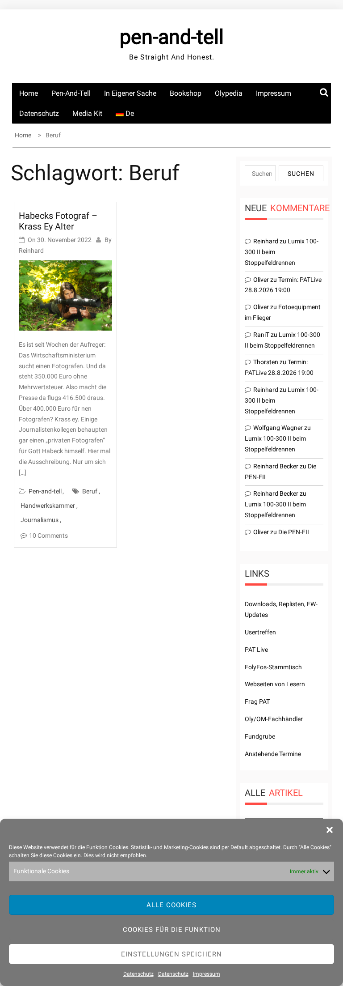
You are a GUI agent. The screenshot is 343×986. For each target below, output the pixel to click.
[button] (329, 829)
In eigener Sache (130, 93)
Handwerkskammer (48, 505)
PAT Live (256, 649)
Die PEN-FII (293, 532)
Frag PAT (257, 701)
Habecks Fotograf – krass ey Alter (58, 221)
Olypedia (229, 93)
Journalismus (40, 519)
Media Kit (87, 113)
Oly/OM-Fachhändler (274, 718)
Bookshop (185, 93)
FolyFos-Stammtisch (273, 667)
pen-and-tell (172, 37)
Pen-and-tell (71, 93)
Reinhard (31, 250)
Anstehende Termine (273, 753)
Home (28, 93)
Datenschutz (138, 974)
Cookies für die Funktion (172, 930)
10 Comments (48, 535)
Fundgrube (260, 736)
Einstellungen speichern (171, 954)
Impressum (206, 974)
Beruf (89, 491)
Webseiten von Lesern (275, 684)
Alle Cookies (171, 905)
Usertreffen (260, 632)
